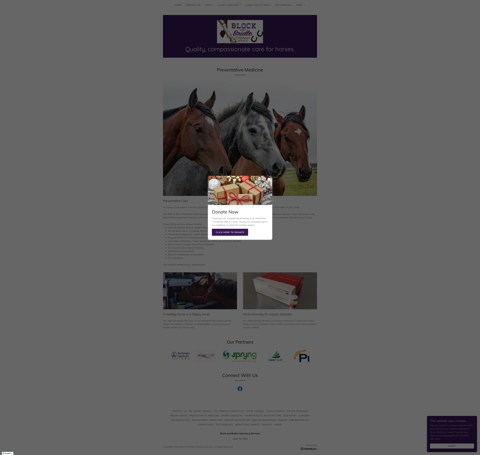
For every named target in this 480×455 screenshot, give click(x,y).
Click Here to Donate (230, 232)
